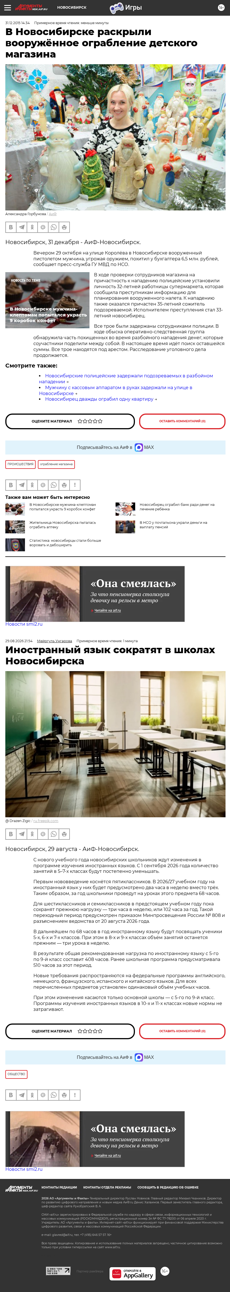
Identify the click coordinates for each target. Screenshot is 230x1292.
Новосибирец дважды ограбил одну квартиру (99, 399)
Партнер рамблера (90, 1271)
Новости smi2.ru (24, 624)
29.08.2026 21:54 (19, 641)
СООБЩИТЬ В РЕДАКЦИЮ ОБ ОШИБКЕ (168, 1187)
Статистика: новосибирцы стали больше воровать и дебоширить (65, 542)
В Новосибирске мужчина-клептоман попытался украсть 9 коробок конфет (62, 506)
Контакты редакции (59, 1187)
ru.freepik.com (45, 821)
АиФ (53, 214)
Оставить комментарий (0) (182, 421)
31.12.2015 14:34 (17, 23)
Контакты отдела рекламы (107, 1187)
